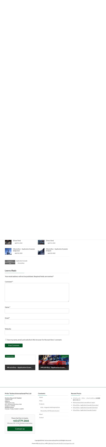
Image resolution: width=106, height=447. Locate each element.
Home (41, 397)
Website (8, 329)
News (40, 400)
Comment (9, 282)
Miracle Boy (21, 263)
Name (7, 307)
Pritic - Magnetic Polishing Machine (50, 407)
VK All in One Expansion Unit (66, 443)
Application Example (21, 261)
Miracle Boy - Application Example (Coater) (84, 410)
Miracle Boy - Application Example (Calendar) (85, 407)
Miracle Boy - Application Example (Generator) (85, 405)
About (41, 414)
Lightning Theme (52, 443)
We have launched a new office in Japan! (84, 402)
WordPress (42, 443)
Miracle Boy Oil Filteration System (49, 411)
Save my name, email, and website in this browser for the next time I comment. (34, 340)
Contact (41, 417)
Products (41, 404)
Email (7, 318)
